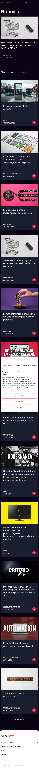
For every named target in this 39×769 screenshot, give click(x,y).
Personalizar (18, 401)
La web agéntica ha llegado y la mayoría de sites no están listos (19, 420)
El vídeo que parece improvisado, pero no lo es (17, 211)
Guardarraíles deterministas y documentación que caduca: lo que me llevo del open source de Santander (19, 475)
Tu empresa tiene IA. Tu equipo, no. (15, 695)
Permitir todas (19, 396)
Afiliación (7, 331)
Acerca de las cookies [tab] (30, 365)
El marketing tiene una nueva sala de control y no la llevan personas (19, 316)
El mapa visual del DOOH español (16, 108)
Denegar (19, 407)
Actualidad (7, 224)
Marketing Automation (12, 174)
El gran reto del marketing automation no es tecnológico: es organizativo (19, 159)
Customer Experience (11, 607)
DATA (5, 491)
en (30, 2)
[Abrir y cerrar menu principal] (36, 2)
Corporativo (8, 435)
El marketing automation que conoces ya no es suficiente (19, 645)
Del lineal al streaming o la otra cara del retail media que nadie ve (19, 45)
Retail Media (6, 55)
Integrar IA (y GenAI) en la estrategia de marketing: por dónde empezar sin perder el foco (19, 591)
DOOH (5, 120)
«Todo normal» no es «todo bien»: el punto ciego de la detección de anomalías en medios (19, 533)
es (26, 2)
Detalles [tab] (17, 365)
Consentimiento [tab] (7, 365)
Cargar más (19, 720)
